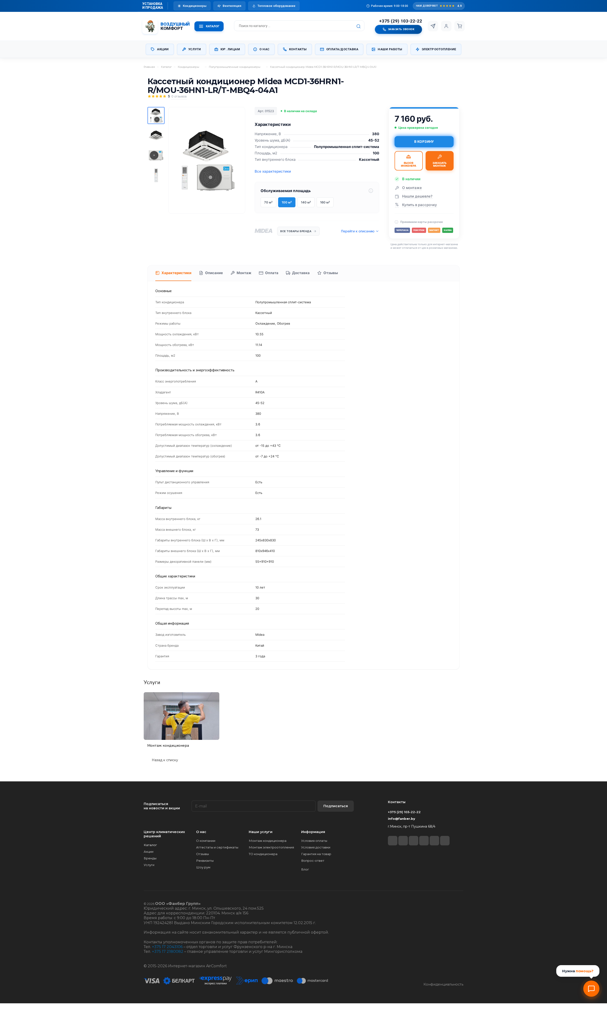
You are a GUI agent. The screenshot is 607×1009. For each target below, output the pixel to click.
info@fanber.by (401, 818)
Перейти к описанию (357, 231)
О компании (205, 841)
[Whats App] (445, 840)
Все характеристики (273, 171)
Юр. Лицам (230, 49)
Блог (305, 869)
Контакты (298, 49)
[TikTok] (424, 840)
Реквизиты (205, 860)
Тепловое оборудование (276, 6)
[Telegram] (433, 26)
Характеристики (176, 273)
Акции (163, 49)
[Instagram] (392, 840)
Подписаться (335, 806)
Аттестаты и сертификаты (217, 847)
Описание (214, 273)
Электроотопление (439, 49)
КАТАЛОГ (212, 26)
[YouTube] (413, 840)
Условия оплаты (314, 841)
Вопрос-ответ (312, 860)
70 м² (268, 202)
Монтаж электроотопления (271, 847)
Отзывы (330, 273)
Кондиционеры (195, 6)
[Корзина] (459, 26)
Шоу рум (203, 867)
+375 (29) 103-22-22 (400, 21)
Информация (313, 832)
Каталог (150, 845)
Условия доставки (315, 847)
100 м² (287, 202)
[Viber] (434, 840)
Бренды (150, 858)
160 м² (325, 202)
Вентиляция (232, 6)
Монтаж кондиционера (168, 745)
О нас (264, 49)
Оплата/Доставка (342, 49)
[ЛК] (446, 26)
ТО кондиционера (263, 854)
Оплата (271, 273)
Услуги (194, 49)
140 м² (306, 202)
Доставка (301, 273)
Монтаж (244, 273)
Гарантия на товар (316, 854)
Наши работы (390, 49)
